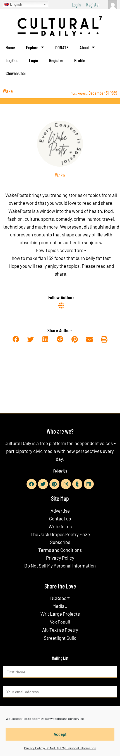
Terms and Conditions (60, 550)
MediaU (60, 606)
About (84, 47)
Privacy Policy (60, 557)
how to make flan (29, 258)
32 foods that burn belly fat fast (80, 258)
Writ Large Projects (60, 614)
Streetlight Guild (60, 638)
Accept (60, 734)
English (15, 4)
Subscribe (60, 542)
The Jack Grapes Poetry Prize (60, 534)
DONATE (61, 47)
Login (76, 4)
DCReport (60, 598)
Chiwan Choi (16, 73)
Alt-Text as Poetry (60, 629)
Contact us (60, 518)
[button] (16, 339)
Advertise (60, 510)
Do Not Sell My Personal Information (60, 565)
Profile (79, 60)
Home (10, 47)
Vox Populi (60, 621)
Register (93, 4)
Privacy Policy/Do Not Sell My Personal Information (60, 748)
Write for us (60, 526)
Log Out (12, 60)
